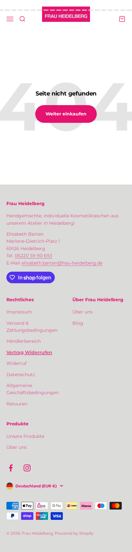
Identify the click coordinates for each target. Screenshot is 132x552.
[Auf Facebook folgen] (10, 468)
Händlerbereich (23, 341)
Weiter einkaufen (66, 114)
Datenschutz (20, 374)
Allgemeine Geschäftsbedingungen (32, 389)
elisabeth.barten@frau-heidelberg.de (62, 263)
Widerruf (16, 363)
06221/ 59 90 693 (33, 255)
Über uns (82, 312)
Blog (77, 323)
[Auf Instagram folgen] (27, 468)
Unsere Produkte (25, 436)
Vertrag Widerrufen (29, 352)
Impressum (19, 312)
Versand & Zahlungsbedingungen (31, 326)
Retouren (16, 404)
